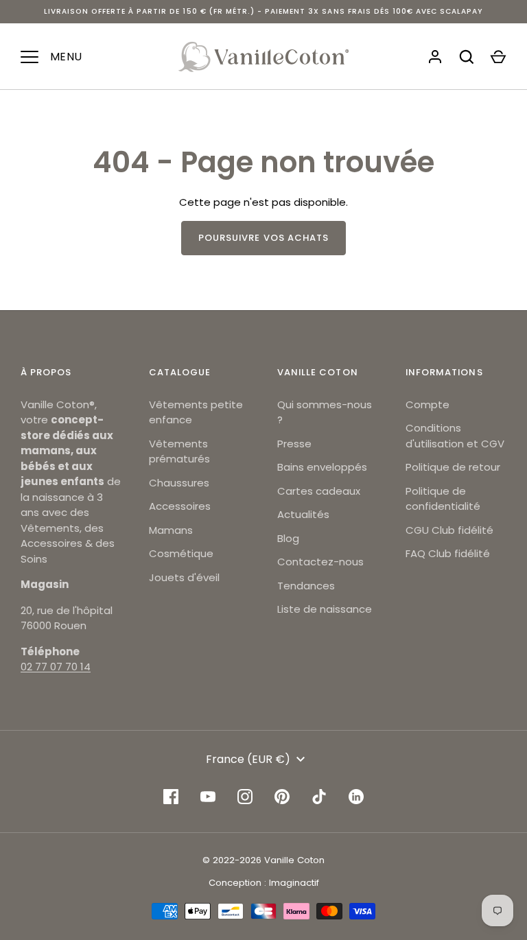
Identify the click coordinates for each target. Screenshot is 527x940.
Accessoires (180, 506)
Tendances (306, 585)
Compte (427, 404)
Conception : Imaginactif (264, 882)
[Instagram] (245, 797)
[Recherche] (467, 57)
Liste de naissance (324, 609)
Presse (294, 443)
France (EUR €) (248, 759)
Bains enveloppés (322, 467)
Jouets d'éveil (184, 577)
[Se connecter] (435, 57)
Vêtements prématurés (179, 451)
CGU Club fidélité (449, 530)
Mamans (171, 530)
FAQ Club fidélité (448, 553)
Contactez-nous (320, 561)
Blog (288, 538)
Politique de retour (453, 467)
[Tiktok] (319, 797)
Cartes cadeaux (318, 491)
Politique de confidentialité (443, 499)
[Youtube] (208, 797)
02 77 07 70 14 (56, 666)
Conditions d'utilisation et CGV (455, 436)
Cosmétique (181, 553)
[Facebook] (171, 797)
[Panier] (498, 57)
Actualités (303, 514)
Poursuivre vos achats (263, 237)
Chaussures (179, 482)
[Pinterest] (282, 797)
